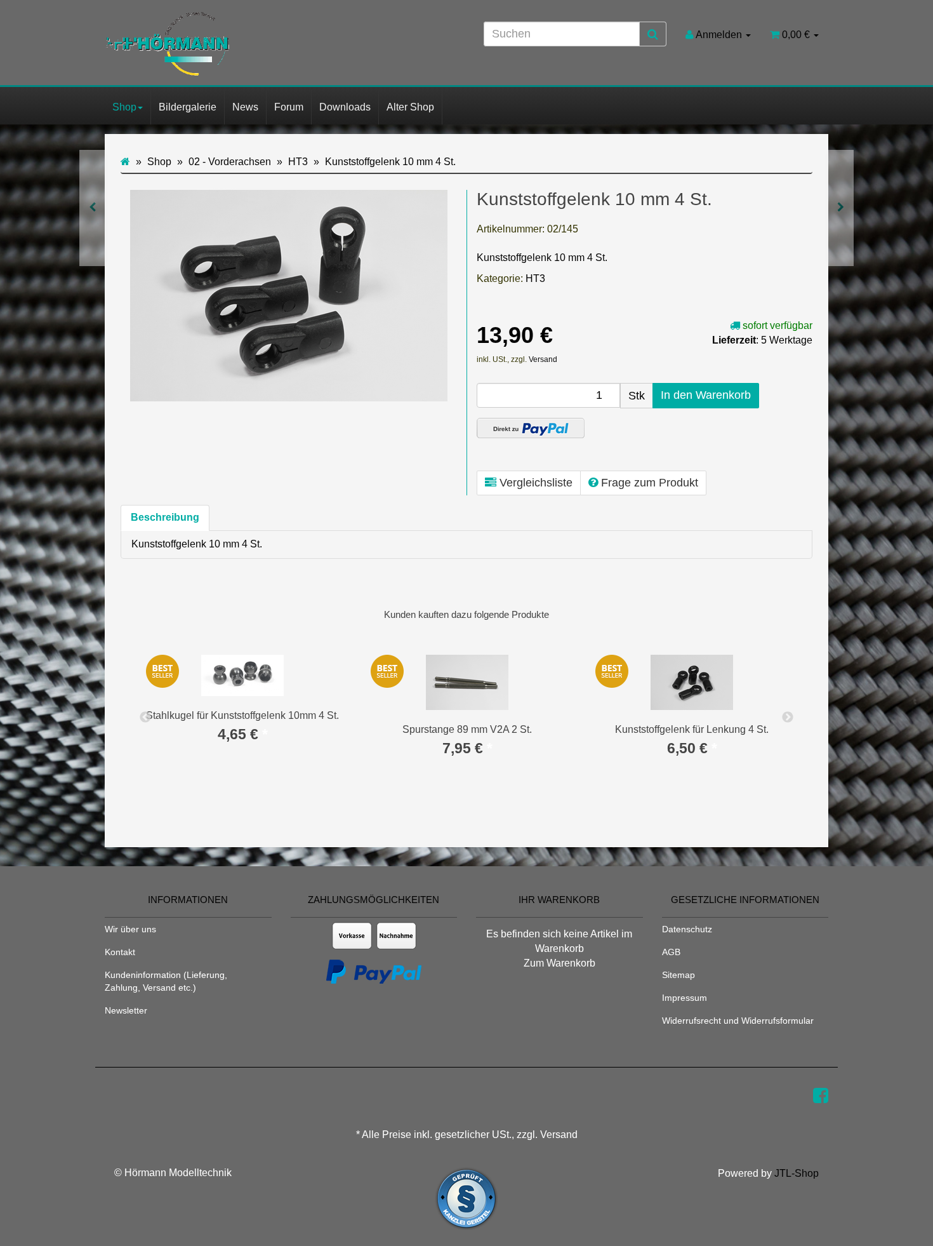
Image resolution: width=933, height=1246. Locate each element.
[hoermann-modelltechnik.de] (219, 44)
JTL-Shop (796, 1173)
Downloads (345, 107)
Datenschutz (687, 929)
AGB (671, 952)
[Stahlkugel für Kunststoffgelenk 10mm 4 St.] (92, 208)
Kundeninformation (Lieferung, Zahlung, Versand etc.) (166, 981)
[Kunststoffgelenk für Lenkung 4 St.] (841, 208)
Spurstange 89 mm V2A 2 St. (467, 729)
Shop (124, 107)
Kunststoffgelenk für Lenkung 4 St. (692, 729)
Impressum (684, 998)
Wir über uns (130, 929)
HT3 (535, 278)
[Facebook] (820, 1096)
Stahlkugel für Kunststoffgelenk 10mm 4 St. (242, 715)
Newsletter (126, 1010)
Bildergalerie (187, 107)
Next (787, 717)
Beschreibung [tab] (165, 517)
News (245, 107)
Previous (145, 717)
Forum (288, 107)
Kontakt (120, 952)
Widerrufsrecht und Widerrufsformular (738, 1020)
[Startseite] (125, 161)
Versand (543, 359)
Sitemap (678, 975)
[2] (531, 428)
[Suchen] (652, 34)
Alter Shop (410, 107)
